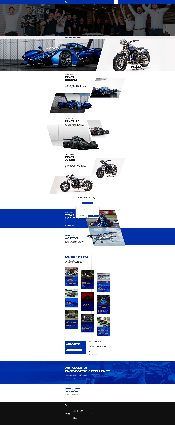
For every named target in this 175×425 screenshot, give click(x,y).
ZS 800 (86, 409)
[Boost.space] (95, 423)
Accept (93, 215)
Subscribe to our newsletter (74, 350)
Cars (65, 407)
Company (94, 407)
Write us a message (87, 203)
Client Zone (102, 410)
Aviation (86, 410)
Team (73, 415)
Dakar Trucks (67, 413)
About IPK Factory (76, 407)
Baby (73, 413)
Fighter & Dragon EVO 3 (78, 410)
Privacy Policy (87, 217)
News (101, 409)
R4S (65, 411)
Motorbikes (87, 407)
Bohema (66, 409)
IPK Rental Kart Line (76, 418)
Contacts (102, 408)
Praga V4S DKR (67, 414)
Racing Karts (75, 409)
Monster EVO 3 (75, 412)
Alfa (85, 411)
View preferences (81, 215)
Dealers (101, 407)
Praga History (95, 409)
